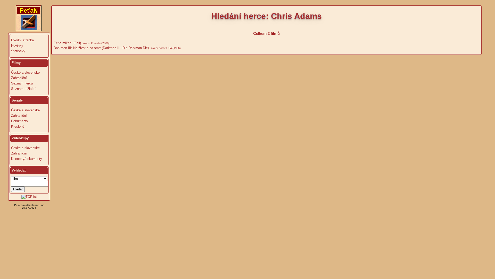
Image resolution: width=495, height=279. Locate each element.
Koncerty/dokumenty (26, 159)
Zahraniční (19, 78)
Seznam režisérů (23, 89)
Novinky (17, 46)
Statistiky (18, 51)
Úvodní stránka (22, 40)
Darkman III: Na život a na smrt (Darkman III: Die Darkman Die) (101, 48)
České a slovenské (25, 72)
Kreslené (17, 126)
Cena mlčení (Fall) (67, 43)
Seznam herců (22, 83)
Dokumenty (19, 121)
